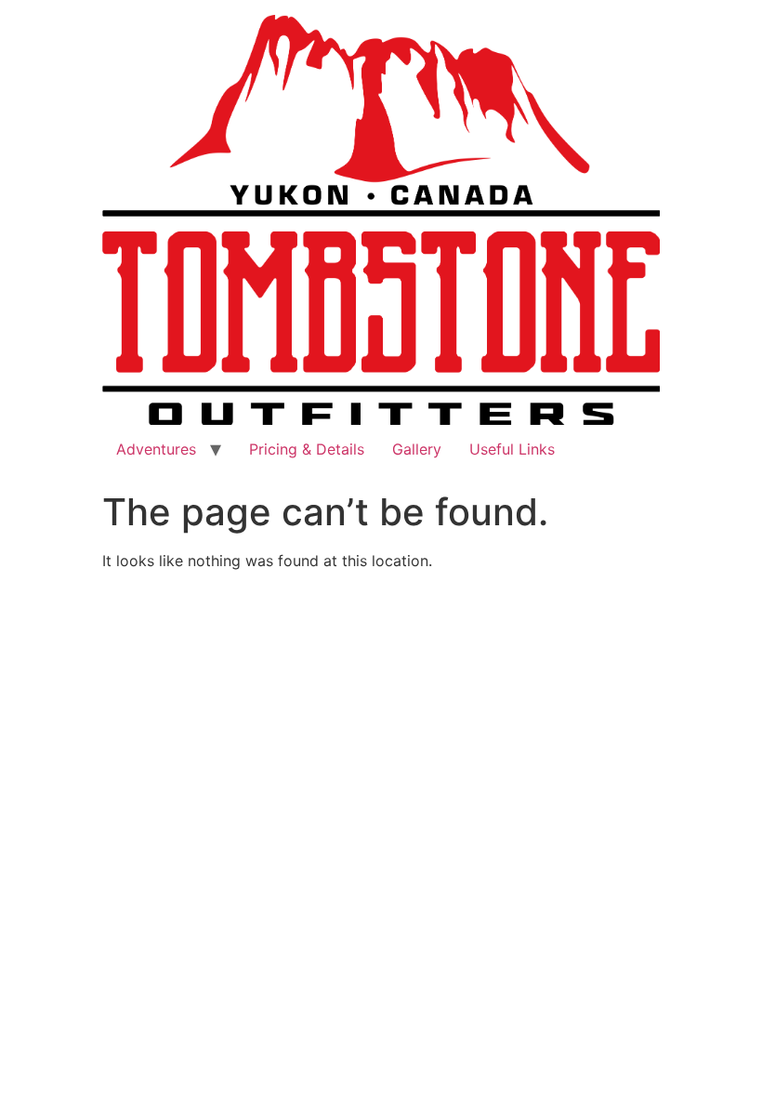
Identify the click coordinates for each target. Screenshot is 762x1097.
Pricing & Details (306, 449)
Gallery (416, 449)
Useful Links (512, 449)
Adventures (156, 449)
